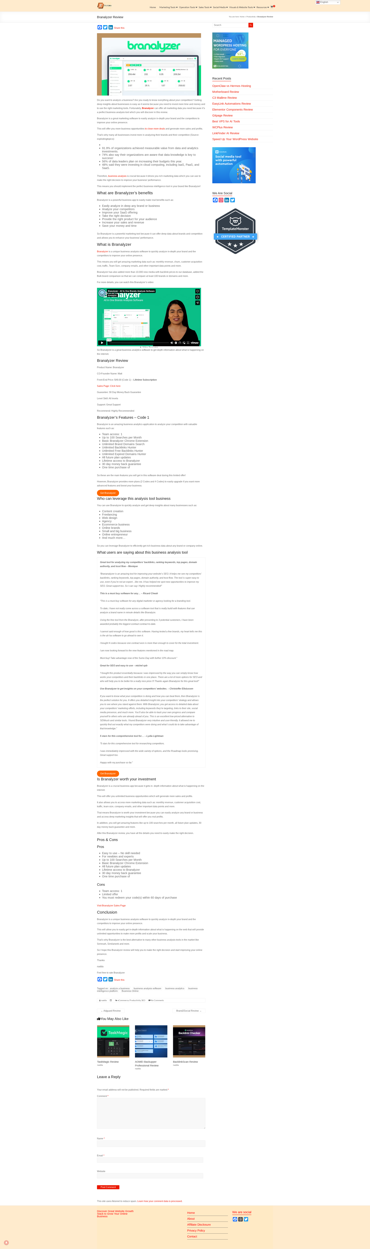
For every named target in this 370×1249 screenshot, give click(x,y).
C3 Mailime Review (224, 97)
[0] (271, 7)
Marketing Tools (167, 7)
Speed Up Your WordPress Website (235, 139)
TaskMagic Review (108, 1061)
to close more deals (155, 128)
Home (153, 7)
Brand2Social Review (189, 1011)
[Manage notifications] (6, 1242)
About (191, 1218)
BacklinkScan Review (185, 1061)
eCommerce (123, 1000)
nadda (104, 1000)
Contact (192, 1236)
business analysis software (147, 988)
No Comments (157, 1000)
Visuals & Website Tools (241, 7)
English (324, 2)
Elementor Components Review (232, 109)
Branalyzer (102, 251)
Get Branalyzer (108, 493)
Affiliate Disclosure (199, 1224)
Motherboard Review (225, 91)
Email (100, 1155)
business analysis (117, 176)
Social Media (219, 7)
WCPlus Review (222, 127)
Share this (119, 28)
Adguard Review (111, 1011)
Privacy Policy (196, 1230)
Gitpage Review (222, 115)
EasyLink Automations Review (231, 103)
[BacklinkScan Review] (189, 1026)
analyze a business (120, 988)
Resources (262, 7)
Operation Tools (187, 7)
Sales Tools (204, 7)
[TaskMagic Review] (113, 1026)
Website (101, 1171)
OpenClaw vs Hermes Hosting (231, 85)
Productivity (251, 17)
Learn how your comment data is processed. (159, 1201)
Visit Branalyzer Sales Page (111, 905)
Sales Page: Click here (109, 386)
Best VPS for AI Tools (226, 121)
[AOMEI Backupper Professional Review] (151, 1026)
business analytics (174, 988)
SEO (143, 1000)
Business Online (130, 991)
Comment (102, 1096)
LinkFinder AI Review (225, 133)
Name (101, 1138)
